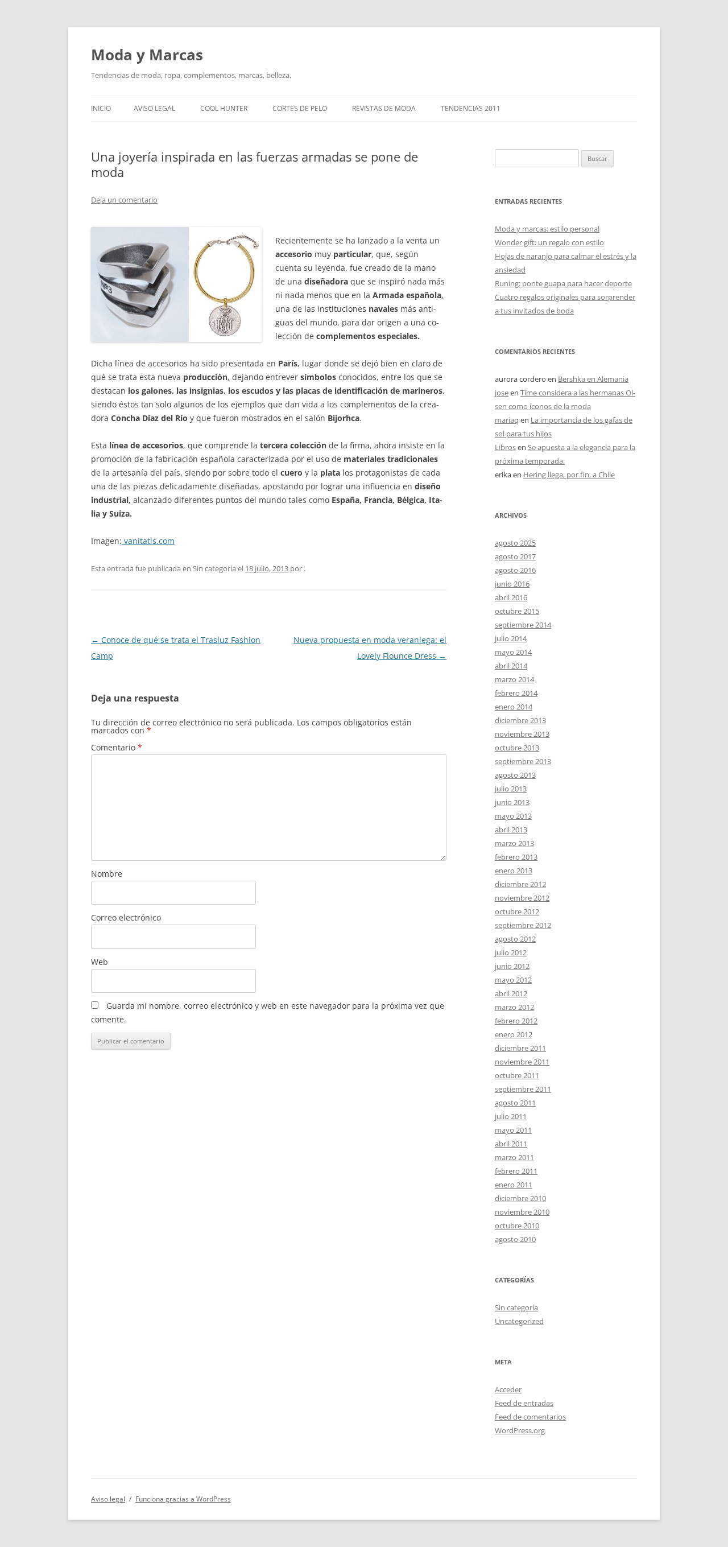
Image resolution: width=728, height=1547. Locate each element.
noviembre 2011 (522, 1062)
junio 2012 (512, 966)
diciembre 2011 (520, 1048)
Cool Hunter (223, 108)
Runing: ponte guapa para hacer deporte (563, 283)
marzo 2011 (514, 1157)
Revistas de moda (384, 108)
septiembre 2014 (523, 625)
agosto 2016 (515, 570)
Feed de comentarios (530, 1417)
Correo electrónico (126, 917)
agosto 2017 (515, 556)
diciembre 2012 (520, 884)
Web (99, 961)
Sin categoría (516, 1307)
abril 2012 (511, 993)
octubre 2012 (517, 911)
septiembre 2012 (523, 925)
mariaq (507, 420)
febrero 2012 (516, 1021)
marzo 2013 (514, 843)
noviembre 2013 (522, 734)
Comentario (116, 747)
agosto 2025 (515, 543)
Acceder (508, 1389)
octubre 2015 (517, 611)
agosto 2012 (515, 939)
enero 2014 (513, 707)
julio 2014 (511, 638)
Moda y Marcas (147, 54)
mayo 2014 (513, 652)
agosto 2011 (515, 1103)
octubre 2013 (517, 747)
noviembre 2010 (522, 1212)
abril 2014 (511, 666)
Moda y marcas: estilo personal (547, 229)
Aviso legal (154, 108)
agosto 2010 (515, 1239)
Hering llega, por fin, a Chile (569, 474)
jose (501, 392)
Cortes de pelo (299, 108)
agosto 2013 (515, 775)
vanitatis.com (148, 540)
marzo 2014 (514, 679)
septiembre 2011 (523, 1089)
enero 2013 (513, 870)
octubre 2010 (517, 1225)
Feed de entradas (524, 1403)
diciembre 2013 (520, 720)
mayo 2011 (513, 1130)
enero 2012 (513, 1034)
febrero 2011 (516, 1171)
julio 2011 (511, 1116)
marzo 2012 (514, 1007)
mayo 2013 (513, 816)
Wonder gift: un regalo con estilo (549, 242)
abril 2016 (511, 597)
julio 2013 (511, 788)
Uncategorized (519, 1321)
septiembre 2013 (523, 761)
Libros (505, 447)
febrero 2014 (516, 693)
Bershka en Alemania (593, 379)
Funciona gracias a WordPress (183, 1499)
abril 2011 (511, 1143)
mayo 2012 (513, 980)
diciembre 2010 (520, 1198)
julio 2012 (511, 952)
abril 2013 (511, 829)
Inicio (101, 108)
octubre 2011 (517, 1075)
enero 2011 (513, 1184)
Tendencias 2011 (470, 108)
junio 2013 (512, 802)
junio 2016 (512, 584)
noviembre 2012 (522, 898)
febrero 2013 (516, 857)
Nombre (106, 873)
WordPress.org (520, 1430)
